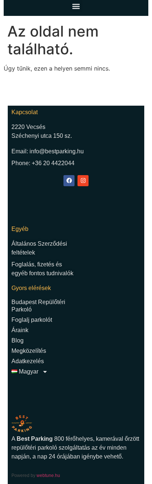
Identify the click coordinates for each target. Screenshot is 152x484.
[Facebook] (69, 180)
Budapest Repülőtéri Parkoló (38, 306)
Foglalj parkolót (31, 320)
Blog (17, 340)
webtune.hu (48, 475)
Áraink (19, 330)
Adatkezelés (27, 361)
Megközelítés (28, 351)
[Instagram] (83, 180)
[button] (76, 6)
